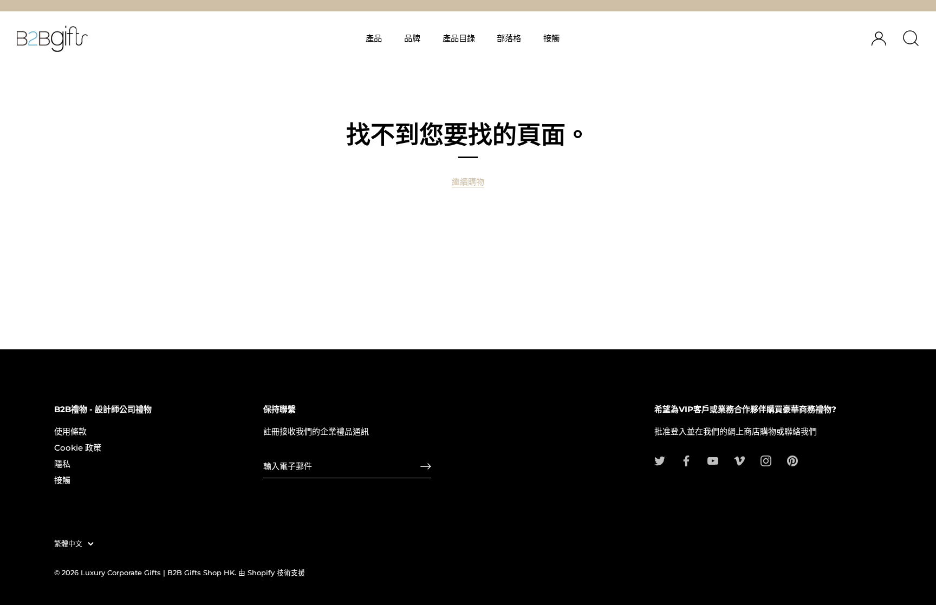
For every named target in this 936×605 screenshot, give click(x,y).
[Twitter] (659, 460)
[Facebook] (686, 460)
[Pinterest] (792, 460)
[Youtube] (712, 460)
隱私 (62, 464)
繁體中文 (68, 543)
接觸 (551, 38)
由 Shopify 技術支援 (271, 573)
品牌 (412, 38)
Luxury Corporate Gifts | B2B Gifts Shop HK (158, 573)
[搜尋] (910, 38)
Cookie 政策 (77, 448)
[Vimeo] (739, 460)
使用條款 (70, 431)
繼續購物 (468, 182)
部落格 (509, 38)
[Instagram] (765, 460)
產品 (374, 38)
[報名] (425, 466)
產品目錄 (459, 38)
